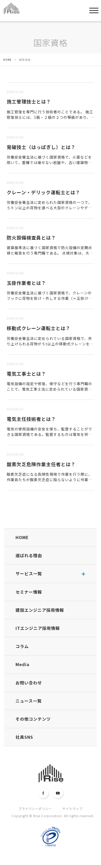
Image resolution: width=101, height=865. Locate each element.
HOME (22, 537)
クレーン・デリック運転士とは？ (43, 192)
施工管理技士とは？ (29, 101)
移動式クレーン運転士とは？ (38, 328)
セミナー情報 (29, 592)
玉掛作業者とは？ (26, 282)
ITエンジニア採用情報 (38, 628)
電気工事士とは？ (26, 373)
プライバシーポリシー (35, 808)
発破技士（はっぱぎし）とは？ (41, 147)
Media (23, 664)
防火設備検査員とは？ (31, 237)
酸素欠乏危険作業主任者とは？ (41, 464)
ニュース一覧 (29, 701)
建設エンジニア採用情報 (40, 610)
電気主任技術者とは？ (31, 418)
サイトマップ (72, 808)
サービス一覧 (29, 573)
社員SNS (24, 737)
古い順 (32, 79)
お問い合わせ (29, 683)
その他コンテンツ (33, 719)
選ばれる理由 (29, 555)
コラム (22, 646)
